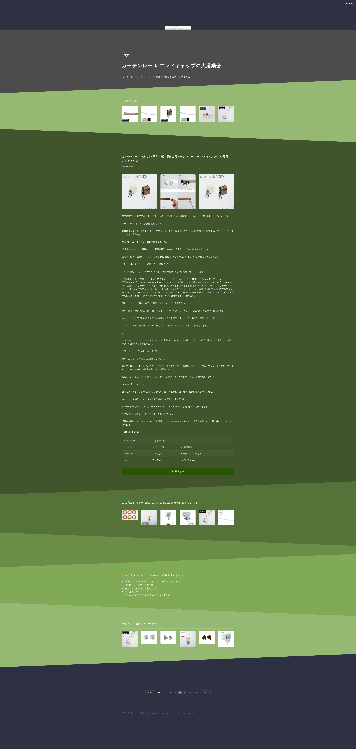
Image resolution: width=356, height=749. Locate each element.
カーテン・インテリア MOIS (194, 453)
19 (175, 692)
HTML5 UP (190, 713)
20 (180, 692)
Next (206, 692)
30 (197, 692)
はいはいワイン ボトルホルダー (140, 584)
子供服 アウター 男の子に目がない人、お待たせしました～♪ (153, 581)
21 (185, 692)
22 (190, 692)
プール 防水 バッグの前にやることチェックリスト (148, 595)
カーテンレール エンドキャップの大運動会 (141, 713)
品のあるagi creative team (136, 591)
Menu (347, 3)
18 (170, 692)
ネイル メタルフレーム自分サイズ (141, 588)
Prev (150, 692)
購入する (179, 471)
